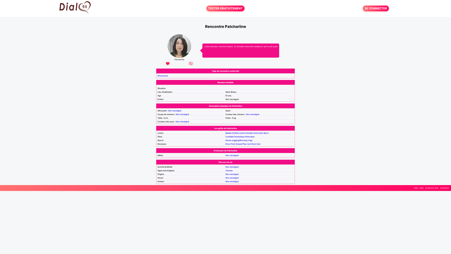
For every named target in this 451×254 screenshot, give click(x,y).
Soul (258, 144)
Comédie (229, 136)
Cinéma (235, 133)
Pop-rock (247, 144)
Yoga (250, 140)
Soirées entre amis (255, 133)
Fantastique (239, 136)
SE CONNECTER (376, 8)
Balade (228, 133)
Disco (228, 144)
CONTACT (444, 188)
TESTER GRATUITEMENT (225, 8)
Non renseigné (174, 110)
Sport (266, 133)
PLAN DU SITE (431, 188)
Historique (250, 136)
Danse (228, 140)
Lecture (242, 133)
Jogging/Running (239, 140)
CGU (421, 188)
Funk (233, 144)
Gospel (239, 144)
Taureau (229, 170)
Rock (254, 144)
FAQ (416, 188)
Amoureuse (162, 76)
